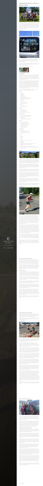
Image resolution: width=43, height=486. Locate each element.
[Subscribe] (12, 248)
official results (35, 426)
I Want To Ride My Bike (8, 242)
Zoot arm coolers (24, 350)
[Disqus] (29, 474)
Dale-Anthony (23, 483)
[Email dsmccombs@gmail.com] (11, 248)
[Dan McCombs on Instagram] (8, 248)
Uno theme (20, 483)
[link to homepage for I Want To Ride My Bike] (8, 240)
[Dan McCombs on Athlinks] (10, 248)
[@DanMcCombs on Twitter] (7, 248)
